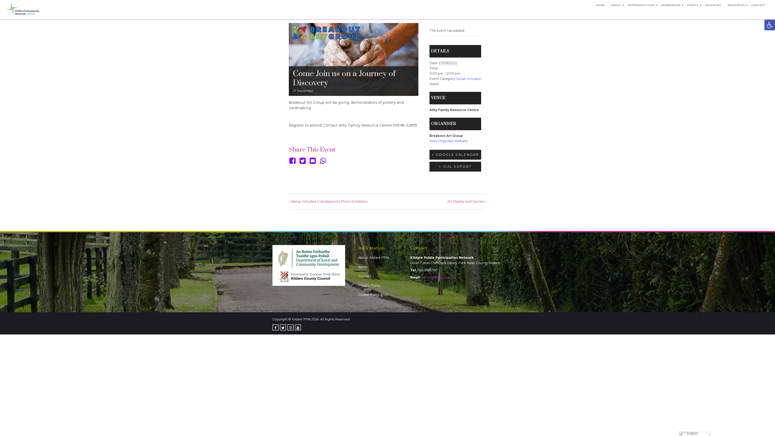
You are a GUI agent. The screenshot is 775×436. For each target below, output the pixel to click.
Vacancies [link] (713, 5)
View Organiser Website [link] (448, 141)
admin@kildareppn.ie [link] (438, 277)
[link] (770, 25)
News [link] (362, 267)
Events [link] (693, 5)
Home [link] (600, 5)
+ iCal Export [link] (455, 167)
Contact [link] (758, 5)
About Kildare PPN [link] (373, 258)
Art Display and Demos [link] (466, 201)
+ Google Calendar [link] (455, 155)
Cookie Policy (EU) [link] (373, 295)
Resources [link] (736, 5)
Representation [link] (641, 5)
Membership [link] (671, 5)
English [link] (692, 433)
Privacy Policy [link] (369, 285)
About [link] (616, 5)
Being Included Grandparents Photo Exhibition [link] (328, 201)
